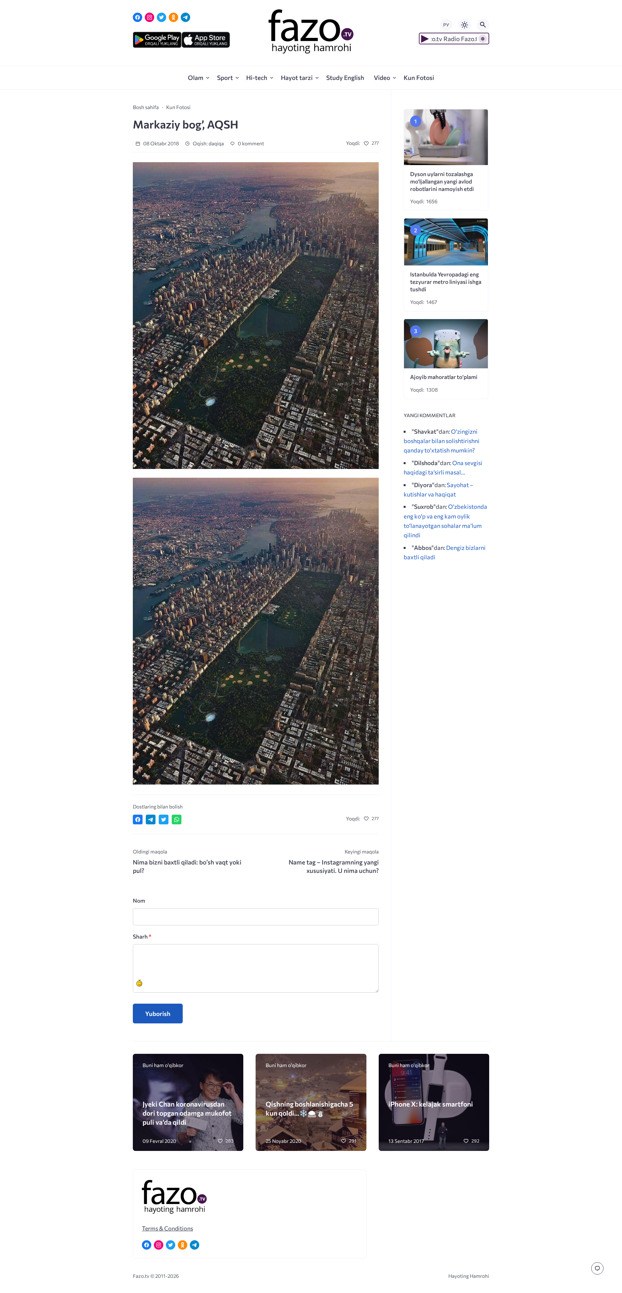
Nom (139, 900)
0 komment (250, 143)
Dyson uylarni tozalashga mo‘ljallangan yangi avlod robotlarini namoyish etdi (442, 181)
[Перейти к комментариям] (597, 1268)
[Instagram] (149, 17)
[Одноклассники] (173, 17)
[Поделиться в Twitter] (163, 819)
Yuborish (157, 1013)
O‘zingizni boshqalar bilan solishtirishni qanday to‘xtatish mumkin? (441, 441)
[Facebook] (137, 17)
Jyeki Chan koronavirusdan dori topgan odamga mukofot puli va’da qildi (187, 1113)
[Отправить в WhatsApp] (176, 819)
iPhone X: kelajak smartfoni (430, 1104)
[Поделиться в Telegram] (151, 819)
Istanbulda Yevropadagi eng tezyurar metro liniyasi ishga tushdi (445, 282)
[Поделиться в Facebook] (138, 819)
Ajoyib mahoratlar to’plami (444, 376)
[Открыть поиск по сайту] (483, 25)
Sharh (142, 936)
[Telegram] (185, 17)
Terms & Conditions (167, 1228)
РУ (446, 25)
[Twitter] (161, 17)
